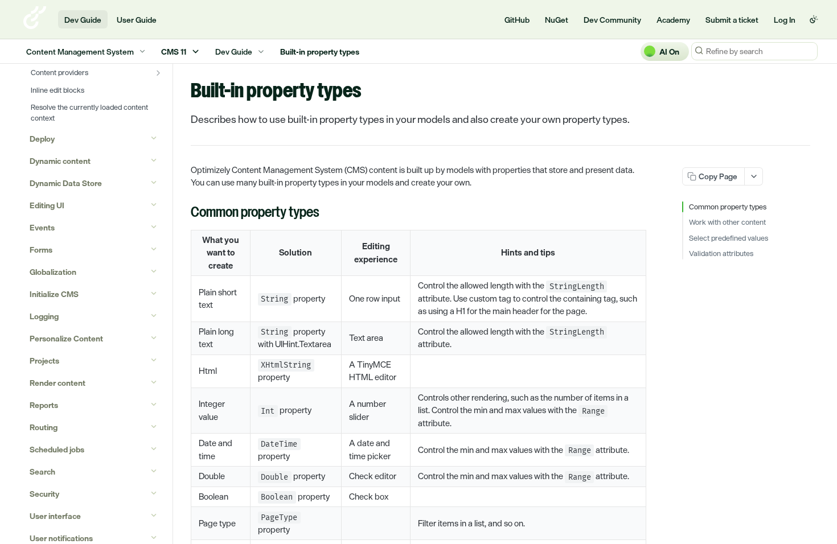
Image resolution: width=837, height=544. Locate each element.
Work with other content (727, 222)
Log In (784, 19)
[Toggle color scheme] (814, 19)
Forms (41, 249)
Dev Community (612, 19)
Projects (44, 360)
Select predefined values (728, 238)
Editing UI (47, 205)
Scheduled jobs (57, 449)
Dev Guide (82, 19)
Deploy (42, 138)
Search (42, 471)
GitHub (517, 19)
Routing (44, 427)
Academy (673, 19)
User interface (55, 515)
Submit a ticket (731, 19)
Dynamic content (60, 160)
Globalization (53, 271)
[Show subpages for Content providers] (158, 72)
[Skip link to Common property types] (183, 213)
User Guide (137, 19)
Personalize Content (66, 338)
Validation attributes (721, 253)
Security (44, 493)
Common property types (727, 207)
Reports (44, 404)
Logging (44, 316)
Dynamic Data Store (66, 182)
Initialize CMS (54, 293)
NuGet (556, 19)
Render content (57, 382)
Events (42, 227)
